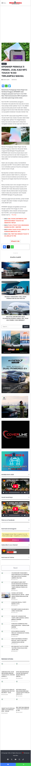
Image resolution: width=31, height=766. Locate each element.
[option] (16, 270)
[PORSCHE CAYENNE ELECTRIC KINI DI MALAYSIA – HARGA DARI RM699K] (6, 626)
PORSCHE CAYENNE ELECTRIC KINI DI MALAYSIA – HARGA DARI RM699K (20, 625)
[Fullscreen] (27, 492)
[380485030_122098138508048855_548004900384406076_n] (15, 448)
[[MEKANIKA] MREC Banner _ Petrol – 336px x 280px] (15, 353)
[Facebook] (4, 246)
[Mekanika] (15, 3)
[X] (8, 246)
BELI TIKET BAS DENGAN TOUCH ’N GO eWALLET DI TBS (22, 709)
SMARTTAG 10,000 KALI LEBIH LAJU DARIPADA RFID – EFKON (8, 709)
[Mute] (25, 492)
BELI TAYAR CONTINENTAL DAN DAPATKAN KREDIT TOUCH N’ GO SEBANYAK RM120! (15, 220)
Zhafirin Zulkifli (6, 79)
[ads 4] (15, 470)
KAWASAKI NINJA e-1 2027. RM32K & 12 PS (18, 603)
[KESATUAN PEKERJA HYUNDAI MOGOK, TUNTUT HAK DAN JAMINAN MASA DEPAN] (6, 641)
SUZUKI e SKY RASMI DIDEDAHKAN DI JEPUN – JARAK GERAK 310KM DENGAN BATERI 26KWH (20, 595)
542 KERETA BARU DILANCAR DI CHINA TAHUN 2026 (20, 610)
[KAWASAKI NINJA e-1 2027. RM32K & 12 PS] (6, 604)
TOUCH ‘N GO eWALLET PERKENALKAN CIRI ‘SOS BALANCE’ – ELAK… (8, 691)
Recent (15, 568)
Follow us (16, 540)
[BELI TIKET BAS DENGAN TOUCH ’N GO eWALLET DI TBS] (22, 702)
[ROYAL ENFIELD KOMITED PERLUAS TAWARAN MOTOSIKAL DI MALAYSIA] (6, 633)
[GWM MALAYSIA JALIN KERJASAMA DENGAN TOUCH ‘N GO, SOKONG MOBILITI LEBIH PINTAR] (8, 666)
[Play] (3, 492)
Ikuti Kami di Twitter (8, 557)
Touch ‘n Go (15, 241)
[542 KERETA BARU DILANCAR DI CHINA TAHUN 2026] (6, 611)
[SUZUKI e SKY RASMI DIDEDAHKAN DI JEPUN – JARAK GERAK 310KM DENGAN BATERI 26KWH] (6, 595)
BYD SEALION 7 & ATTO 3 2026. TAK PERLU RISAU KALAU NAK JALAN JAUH (20, 648)
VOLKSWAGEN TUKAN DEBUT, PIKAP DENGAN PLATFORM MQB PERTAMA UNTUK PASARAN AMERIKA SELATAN (20, 575)
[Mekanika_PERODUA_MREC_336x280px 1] (15, 417)
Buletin (4, 63)
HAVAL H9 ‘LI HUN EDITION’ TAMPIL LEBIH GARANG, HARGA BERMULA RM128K (20, 617)
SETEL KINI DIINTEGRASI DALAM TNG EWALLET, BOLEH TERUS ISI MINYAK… (22, 674)
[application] (15, 486)
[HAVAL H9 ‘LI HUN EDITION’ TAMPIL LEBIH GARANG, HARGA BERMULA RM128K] (6, 618)
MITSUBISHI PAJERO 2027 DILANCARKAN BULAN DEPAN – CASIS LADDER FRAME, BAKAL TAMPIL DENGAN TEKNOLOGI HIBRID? (19, 585)
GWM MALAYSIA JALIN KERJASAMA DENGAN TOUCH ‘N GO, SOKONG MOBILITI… (8, 674)
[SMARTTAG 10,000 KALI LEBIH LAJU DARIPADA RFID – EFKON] (8, 702)
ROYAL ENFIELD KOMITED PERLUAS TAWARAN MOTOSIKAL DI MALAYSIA (20, 632)
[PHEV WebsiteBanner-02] (15, 392)
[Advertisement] (15, 25)
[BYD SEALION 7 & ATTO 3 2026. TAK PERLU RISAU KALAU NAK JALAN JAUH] (6, 648)
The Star (14, 215)
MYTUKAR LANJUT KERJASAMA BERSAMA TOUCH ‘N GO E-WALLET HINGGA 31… (22, 692)
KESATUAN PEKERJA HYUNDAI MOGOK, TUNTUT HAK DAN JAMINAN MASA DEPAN (15, 274)
